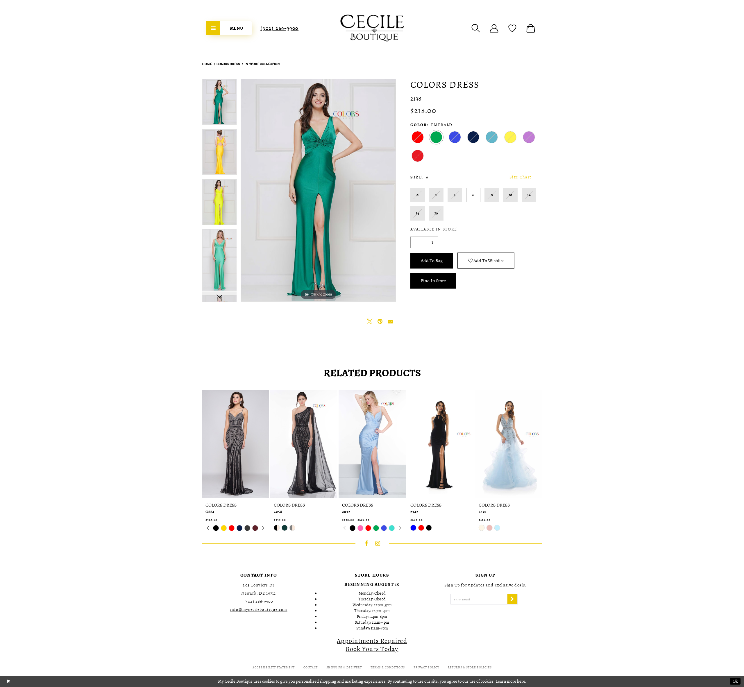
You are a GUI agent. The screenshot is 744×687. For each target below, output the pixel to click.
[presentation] (235, 444)
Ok (735, 681)
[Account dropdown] (494, 28)
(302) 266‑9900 (279, 28)
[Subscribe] (512, 599)
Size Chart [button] (520, 177)
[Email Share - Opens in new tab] (390, 321)
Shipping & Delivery (344, 667)
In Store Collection (262, 64)
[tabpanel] (219, 104)
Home (207, 64)
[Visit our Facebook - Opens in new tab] (366, 543)
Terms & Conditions (388, 667)
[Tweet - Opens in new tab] (369, 321)
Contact (310, 667)
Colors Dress (228, 64)
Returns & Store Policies (470, 667)
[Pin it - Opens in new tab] (380, 321)
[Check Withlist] (512, 28)
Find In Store (433, 281)
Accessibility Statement (274, 667)
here (521, 681)
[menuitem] (229, 28)
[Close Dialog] (8, 681)
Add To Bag (432, 260)
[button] (476, 28)
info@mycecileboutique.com (258, 609)
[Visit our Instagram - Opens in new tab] (378, 543)
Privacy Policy (426, 667)
